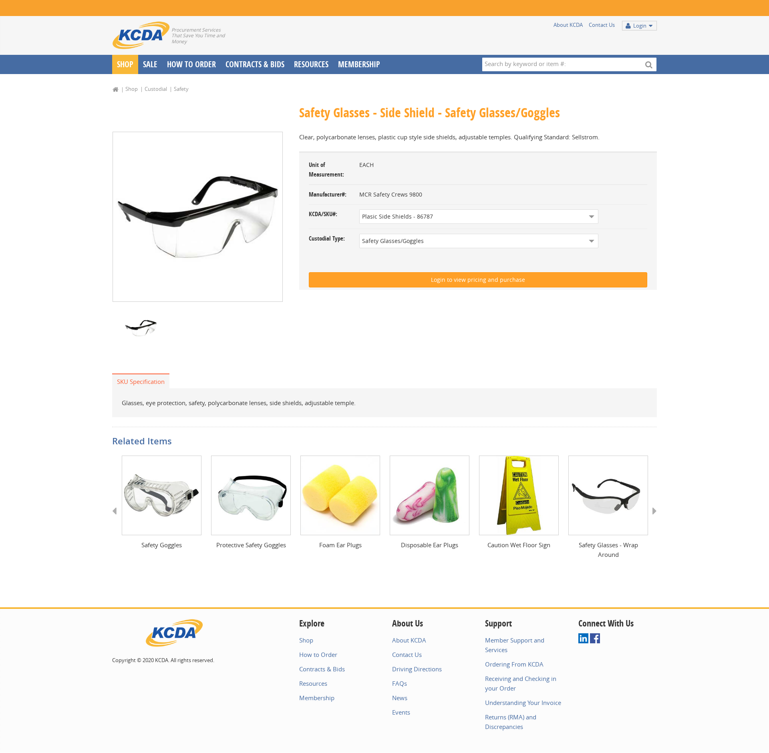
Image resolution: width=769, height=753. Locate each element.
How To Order (191, 64)
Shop (125, 64)
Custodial (156, 88)
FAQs (399, 683)
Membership (359, 64)
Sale (150, 64)
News (399, 698)
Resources (311, 64)
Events (401, 712)
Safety (181, 88)
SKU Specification (141, 382)
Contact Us (602, 24)
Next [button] (652, 518)
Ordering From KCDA (514, 664)
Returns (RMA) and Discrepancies (510, 722)
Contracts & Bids (254, 64)
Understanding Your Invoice (523, 703)
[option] (197, 217)
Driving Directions (417, 669)
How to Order (318, 655)
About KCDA (568, 24)
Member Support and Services (514, 645)
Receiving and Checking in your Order (520, 683)
